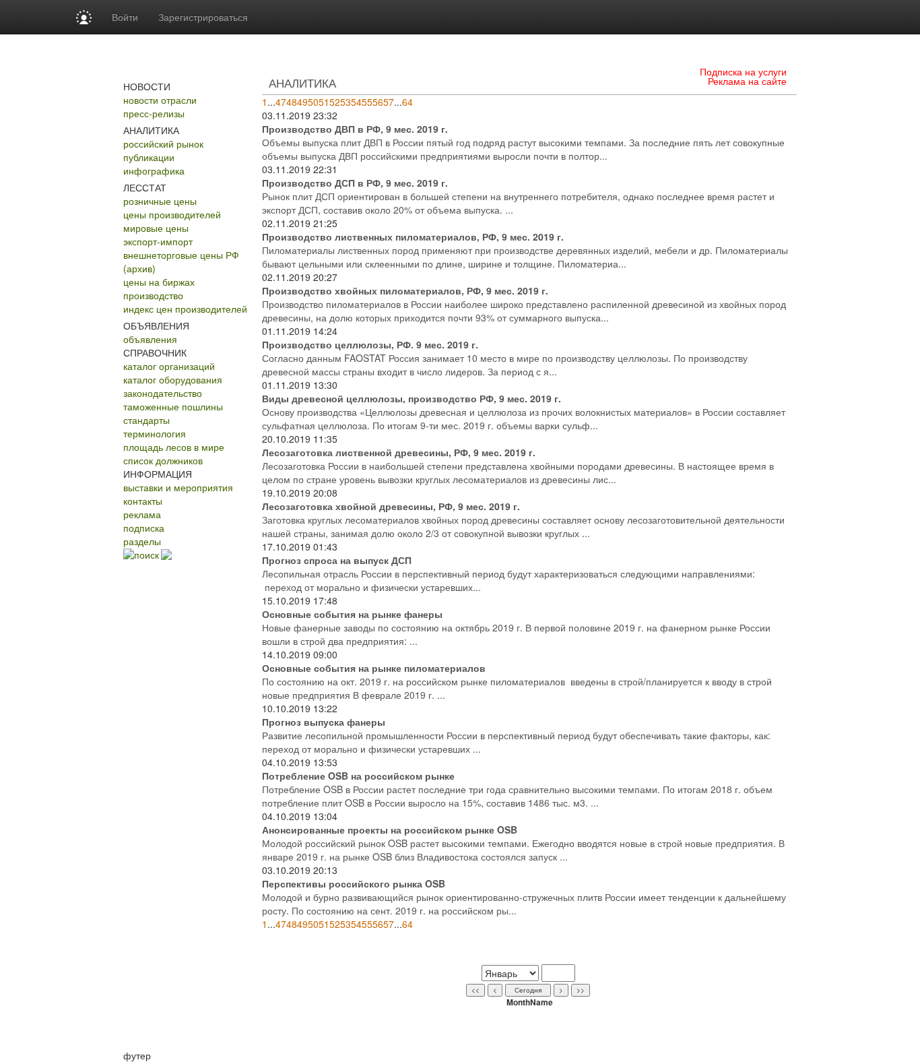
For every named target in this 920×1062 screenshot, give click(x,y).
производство (153, 295)
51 (324, 101)
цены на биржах (159, 281)
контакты (142, 500)
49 (302, 101)
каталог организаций (169, 366)
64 (407, 101)
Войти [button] (125, 17)
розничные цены (160, 201)
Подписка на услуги (743, 71)
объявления (150, 339)
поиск (146, 554)
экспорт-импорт (158, 241)
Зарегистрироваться (203, 17)
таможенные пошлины (173, 406)
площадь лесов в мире (173, 447)
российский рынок (163, 143)
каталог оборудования (172, 379)
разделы (142, 541)
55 (367, 101)
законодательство (162, 393)
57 (388, 101)
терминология (154, 433)
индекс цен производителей (185, 308)
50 (313, 101)
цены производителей (172, 214)
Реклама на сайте (747, 81)
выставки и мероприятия (178, 487)
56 (377, 101)
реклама (142, 514)
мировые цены (156, 228)
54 (356, 101)
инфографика (154, 170)
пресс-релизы (154, 113)
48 (291, 101)
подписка (143, 527)
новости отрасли (160, 99)
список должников (163, 460)
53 (345, 101)
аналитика (302, 82)
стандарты (146, 420)
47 (280, 101)
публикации (148, 157)
